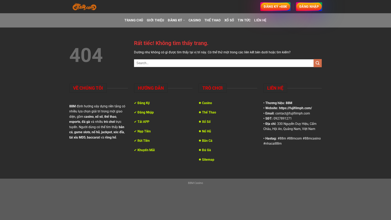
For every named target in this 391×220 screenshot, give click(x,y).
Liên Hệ (260, 20)
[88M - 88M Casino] (84, 7)
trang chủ (133, 20)
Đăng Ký (175, 20)
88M (289, 103)
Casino (195, 20)
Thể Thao (212, 20)
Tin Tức (244, 20)
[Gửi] (318, 63)
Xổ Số (229, 20)
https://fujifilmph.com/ (295, 108)
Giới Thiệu (155, 20)
